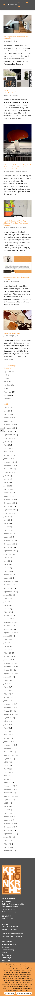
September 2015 (10, 834)
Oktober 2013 (8, 851)
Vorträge (7, 395)
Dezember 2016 (9, 786)
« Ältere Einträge (10, 366)
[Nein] (33, 979)
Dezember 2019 (9, 663)
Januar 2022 (8, 578)
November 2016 (9, 789)
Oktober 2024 (8, 469)
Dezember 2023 (9, 499)
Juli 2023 (7, 517)
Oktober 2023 (8, 506)
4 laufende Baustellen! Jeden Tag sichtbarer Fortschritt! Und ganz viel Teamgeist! (16, 223)
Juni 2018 (7, 725)
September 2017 (10, 755)
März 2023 (7, 530)
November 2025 (9, 428)
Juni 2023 (7, 520)
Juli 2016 (7, 803)
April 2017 (7, 772)
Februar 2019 (8, 697)
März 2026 (7, 414)
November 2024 (9, 465)
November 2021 (9, 585)
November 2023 (9, 503)
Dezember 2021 (9, 581)
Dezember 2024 (9, 462)
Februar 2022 (8, 575)
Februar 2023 (8, 534)
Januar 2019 (8, 701)
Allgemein (17, 171)
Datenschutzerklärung (24, 993)
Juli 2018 (7, 721)
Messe (6, 382)
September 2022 (10, 551)
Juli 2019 (7, 680)
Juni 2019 (7, 684)
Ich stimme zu (9, 993)
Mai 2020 (7, 646)
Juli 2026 (7, 407)
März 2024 (7, 489)
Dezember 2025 (9, 425)
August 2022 (8, 554)
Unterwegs (23, 227)
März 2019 (7, 694)
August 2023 (8, 513)
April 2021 (7, 609)
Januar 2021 (8, 619)
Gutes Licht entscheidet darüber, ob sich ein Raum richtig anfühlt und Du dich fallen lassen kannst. (17, 167)
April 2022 (7, 568)
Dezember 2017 (9, 745)
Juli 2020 (7, 639)
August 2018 (8, 718)
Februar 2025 (8, 455)
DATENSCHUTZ (7, 919)
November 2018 (9, 708)
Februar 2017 (8, 779)
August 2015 (8, 837)
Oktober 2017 (8, 752)
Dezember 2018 (9, 704)
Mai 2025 (7, 445)
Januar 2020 (8, 660)
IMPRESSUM (6, 916)
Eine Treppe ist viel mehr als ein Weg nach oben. (16, 38)
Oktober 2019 (8, 670)
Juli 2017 (7, 762)
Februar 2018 (8, 738)
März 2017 (7, 776)
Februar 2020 (8, 656)
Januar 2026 (8, 421)
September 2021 (10, 592)
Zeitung (6, 399)
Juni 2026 (7, 411)
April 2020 (7, 650)
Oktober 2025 (8, 431)
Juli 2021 (7, 598)
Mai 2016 (7, 806)
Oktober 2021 (8, 588)
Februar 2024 (8, 493)
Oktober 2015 (8, 830)
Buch (5, 375)
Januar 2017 (8, 782)
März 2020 (7, 653)
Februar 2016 (8, 817)
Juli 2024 (7, 476)
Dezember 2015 (9, 823)
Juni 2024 (7, 479)
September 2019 (10, 673)
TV (4, 388)
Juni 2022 (7, 561)
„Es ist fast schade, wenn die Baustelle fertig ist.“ (16, 278)
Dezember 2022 (9, 540)
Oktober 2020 (8, 629)
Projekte (14, 41)
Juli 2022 (7, 557)
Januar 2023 (8, 537)
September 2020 (10, 632)
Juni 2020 (7, 643)
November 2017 (9, 748)
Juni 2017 (7, 765)
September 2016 (10, 796)
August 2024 (8, 472)
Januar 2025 (8, 459)
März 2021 (7, 612)
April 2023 (7, 527)
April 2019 (7, 690)
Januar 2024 (8, 496)
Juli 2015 (7, 840)
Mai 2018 (7, 728)
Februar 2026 (8, 418)
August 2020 (8, 636)
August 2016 (8, 800)
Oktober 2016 (8, 793)
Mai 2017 (7, 769)
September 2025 (10, 435)
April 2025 (7, 448)
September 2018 (10, 714)
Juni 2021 (7, 602)
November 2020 (9, 626)
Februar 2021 (8, 615)
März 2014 (7, 847)
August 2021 (8, 595)
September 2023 (10, 510)
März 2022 (7, 571)
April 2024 (7, 486)
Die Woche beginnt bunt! (12, 333)
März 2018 (7, 735)
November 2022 (9, 544)
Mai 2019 (7, 687)
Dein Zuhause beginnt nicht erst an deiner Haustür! (15, 92)
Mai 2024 (7, 482)
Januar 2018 (8, 742)
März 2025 (7, 452)
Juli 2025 (7, 442)
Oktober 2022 (8, 547)
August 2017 (8, 759)
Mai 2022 (7, 564)
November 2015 (9, 827)
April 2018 (7, 731)
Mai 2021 (7, 605)
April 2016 (7, 810)
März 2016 (7, 813)
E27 (5, 378)
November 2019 (9, 667)
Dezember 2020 (9, 622)
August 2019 (8, 677)
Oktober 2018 (8, 711)
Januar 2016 (8, 820)
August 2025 (8, 438)
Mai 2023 (7, 523)
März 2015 (7, 844)
